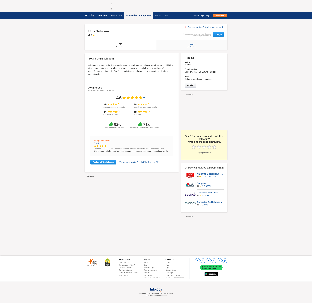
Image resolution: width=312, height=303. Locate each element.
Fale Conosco (124, 275)
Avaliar (190, 85)
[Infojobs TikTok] (224, 260)
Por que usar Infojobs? (127, 265)
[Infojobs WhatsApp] (211, 267)
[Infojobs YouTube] (208, 260)
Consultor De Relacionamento (210, 202)
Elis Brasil (206, 186)
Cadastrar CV (220, 16)
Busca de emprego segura (175, 278)
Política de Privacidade (152, 278)
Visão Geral (120, 47)
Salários (158, 15)
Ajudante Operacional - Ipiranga (210, 174)
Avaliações (191, 45)
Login (208, 16)
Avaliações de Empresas (138, 15)
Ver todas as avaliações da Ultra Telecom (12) (139, 162)
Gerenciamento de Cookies (128, 273)
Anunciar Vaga (198, 16)
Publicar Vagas (116, 15)
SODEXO (205, 195)
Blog (166, 15)
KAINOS (204, 205)
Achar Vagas (102, 15)
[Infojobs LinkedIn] (213, 260)
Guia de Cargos (171, 270)
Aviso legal (148, 275)
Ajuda (146, 262)
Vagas (168, 267)
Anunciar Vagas (149, 267)
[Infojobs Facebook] (197, 260)
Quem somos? (124, 262)
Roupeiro (201, 183)
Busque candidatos (150, 270)
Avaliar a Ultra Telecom (103, 162)
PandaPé (147, 273)
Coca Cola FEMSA (209, 177)
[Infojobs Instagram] (219, 260)
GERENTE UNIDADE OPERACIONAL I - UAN (210, 192)
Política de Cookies (126, 270)
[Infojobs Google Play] (211, 274)
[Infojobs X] (202, 260)
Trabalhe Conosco (125, 267)
